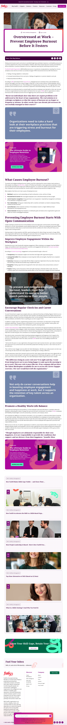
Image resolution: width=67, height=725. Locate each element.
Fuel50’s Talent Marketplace (12, 327)
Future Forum (26, 81)
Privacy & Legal (41, 683)
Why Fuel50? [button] (15, 6)
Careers (39, 677)
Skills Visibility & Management (29, 32)
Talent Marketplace (29, 676)
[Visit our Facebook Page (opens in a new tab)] (55, 722)
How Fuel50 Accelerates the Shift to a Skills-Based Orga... (24, 513)
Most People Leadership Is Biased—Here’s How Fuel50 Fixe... (25, 545)
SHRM (42, 91)
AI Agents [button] (22, 6)
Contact (39, 681)
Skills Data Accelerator (28, 681)
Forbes (54, 411)
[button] (5, 6)
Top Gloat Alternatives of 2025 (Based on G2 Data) (22, 576)
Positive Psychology (16, 251)
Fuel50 (34, 338)
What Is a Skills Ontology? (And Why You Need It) (22, 608)
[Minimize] (52, 713)
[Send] (50, 716)
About (39, 675)
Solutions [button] (28, 6)
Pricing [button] (54, 6)
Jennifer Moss (21, 185)
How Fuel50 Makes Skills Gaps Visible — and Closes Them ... (25, 482)
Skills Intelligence (30, 678)
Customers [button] (49, 6)
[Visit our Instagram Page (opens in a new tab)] (57, 722)
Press (39, 679)
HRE (13, 81)
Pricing (27, 686)
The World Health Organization (12, 69)
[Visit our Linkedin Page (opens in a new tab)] (60, 722)
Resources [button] (41, 6)
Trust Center (41, 685)
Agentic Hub (29, 684)
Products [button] (35, 6)
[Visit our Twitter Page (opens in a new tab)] (62, 722)
